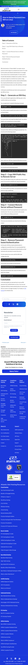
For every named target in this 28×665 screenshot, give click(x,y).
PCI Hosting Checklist (6, 616)
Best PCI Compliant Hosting (7, 613)
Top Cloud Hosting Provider (7, 490)
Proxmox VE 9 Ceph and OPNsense (9, 526)
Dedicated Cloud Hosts (22, 397)
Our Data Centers (5, 436)
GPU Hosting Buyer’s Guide (7, 537)
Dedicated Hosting (3, 381)
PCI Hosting (13, 393)
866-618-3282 (10, 661)
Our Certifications (5, 433)
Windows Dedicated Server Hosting (9, 605)
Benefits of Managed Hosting (7, 493)
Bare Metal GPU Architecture (8, 564)
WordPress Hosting (5, 500)
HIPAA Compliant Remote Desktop (9, 630)
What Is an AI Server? (6, 588)
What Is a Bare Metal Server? (7, 574)
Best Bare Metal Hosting (6, 557)
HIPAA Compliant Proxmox (7, 650)
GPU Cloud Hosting (22, 392)
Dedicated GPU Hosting (4, 394)
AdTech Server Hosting (13, 415)
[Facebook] (9, 304)
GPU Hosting (4, 390)
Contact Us (3, 446)
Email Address (7, 320)
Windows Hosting (5, 506)
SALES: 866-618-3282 (5, 6)
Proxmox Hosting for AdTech (7, 516)
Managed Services (3, 410)
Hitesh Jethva (19, 24)
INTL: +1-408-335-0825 (14, 6)
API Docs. (17, 436)
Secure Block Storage (22, 412)
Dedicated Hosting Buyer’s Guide (8, 543)
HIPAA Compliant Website (7, 633)
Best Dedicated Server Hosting (8, 595)
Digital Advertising (13, 410)
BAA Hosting (13, 397)
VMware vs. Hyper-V (6, 496)
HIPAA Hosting (13, 385)
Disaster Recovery (3, 399)
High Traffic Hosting (5, 561)
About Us (3, 426)
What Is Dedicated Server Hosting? (9, 599)
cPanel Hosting (4, 509)
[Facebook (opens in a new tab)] (7, 658)
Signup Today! (14, 371)
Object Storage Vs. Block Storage (8, 550)
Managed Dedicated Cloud (3, 405)
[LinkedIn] (17, 304)
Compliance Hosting (13, 381)
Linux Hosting (4, 503)
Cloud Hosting (23, 385)
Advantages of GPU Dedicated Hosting (10, 602)
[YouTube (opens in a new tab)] (19, 658)
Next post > (23, 342)
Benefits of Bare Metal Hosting (8, 567)
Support (17, 426)
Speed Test (17, 439)
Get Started (14, 32)
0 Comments (9, 27)
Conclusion (5, 62)
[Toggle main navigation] (19, 9)
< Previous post (5, 342)
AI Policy (17, 452)
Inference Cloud (23, 389)
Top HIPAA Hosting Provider (7, 647)
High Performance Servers (4, 420)
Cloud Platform (22, 381)
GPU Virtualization (5, 585)
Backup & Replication (22, 407)
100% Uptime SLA (19, 429)
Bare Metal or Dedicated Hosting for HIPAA (11, 570)
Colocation (3, 415)
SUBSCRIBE (14, 330)
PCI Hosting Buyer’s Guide (7, 533)
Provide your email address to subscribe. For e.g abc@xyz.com (13, 327)
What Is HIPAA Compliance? (7, 640)
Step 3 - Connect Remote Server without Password (12, 52)
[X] (13, 304)
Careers (2, 442)
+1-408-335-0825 (21, 661)
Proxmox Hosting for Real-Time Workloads (11, 519)
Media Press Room (5, 439)
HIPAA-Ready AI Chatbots (7, 581)
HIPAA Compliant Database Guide (9, 627)
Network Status (18, 433)
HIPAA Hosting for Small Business (9, 643)
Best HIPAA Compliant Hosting (8, 624)
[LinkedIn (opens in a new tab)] (15, 658)
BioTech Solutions (12, 401)
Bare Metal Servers (3, 386)
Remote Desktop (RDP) (6, 513)
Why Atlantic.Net (5, 429)
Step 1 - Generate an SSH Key (10, 43)
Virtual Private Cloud (23, 402)
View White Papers (14, 337)
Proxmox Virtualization (6, 523)
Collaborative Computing (23, 417)
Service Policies (18, 446)
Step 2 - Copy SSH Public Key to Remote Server (12, 47)
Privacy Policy (18, 449)
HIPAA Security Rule (5, 637)
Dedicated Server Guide (6, 546)
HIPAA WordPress (12, 389)
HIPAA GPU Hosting (13, 406)
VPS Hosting (12, 26)
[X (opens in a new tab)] (11, 658)
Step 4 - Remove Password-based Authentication (11, 58)
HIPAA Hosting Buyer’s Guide (8, 540)
